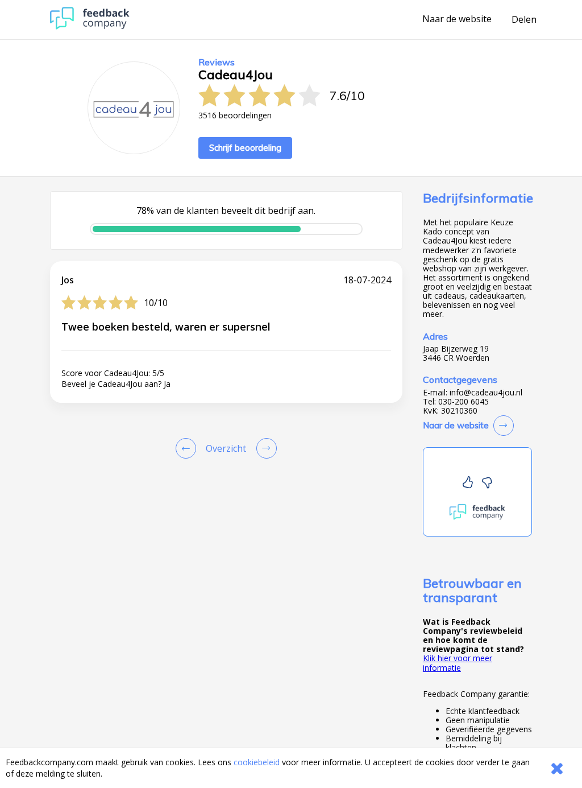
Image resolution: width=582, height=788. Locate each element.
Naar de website (457, 19)
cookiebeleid (257, 762)
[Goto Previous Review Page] (188, 448)
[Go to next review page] (264, 448)
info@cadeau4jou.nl (486, 392)
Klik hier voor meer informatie (457, 663)
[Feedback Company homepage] (90, 26)
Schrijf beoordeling (245, 147)
